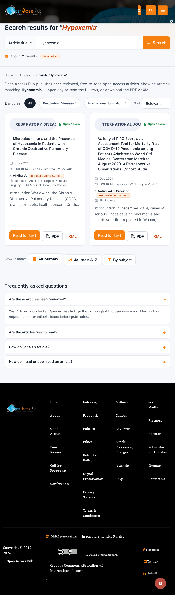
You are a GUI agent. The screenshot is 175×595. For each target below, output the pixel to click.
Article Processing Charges (124, 447)
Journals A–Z (85, 260)
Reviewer (123, 428)
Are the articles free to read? (33, 332)
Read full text (24, 235)
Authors (122, 402)
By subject (122, 260)
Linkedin (152, 573)
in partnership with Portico (103, 536)
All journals (48, 259)
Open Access (55, 431)
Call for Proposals (58, 468)
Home (9, 75)
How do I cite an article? (29, 347)
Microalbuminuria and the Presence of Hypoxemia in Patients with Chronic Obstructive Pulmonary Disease (44, 146)
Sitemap (154, 465)
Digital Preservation (93, 476)
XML (73, 236)
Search (160, 42)
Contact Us (156, 479)
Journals (122, 465)
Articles (24, 75)
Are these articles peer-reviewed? (37, 299)
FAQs (120, 479)
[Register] (139, 10)
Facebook (152, 549)
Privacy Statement (91, 494)
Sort (137, 103)
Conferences (60, 484)
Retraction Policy (91, 457)
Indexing (90, 402)
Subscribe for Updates (157, 449)
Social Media (153, 404)
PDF (55, 236)
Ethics (87, 442)
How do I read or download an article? (40, 361)
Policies (89, 428)
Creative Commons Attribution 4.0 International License (77, 567)
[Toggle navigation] (163, 10)
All (30, 103)
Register (154, 433)
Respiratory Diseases (38, 124)
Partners (155, 420)
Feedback (90, 415)
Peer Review (56, 449)
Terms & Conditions (91, 513)
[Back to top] (160, 583)
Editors (121, 415)
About (55, 415)
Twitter (152, 561)
